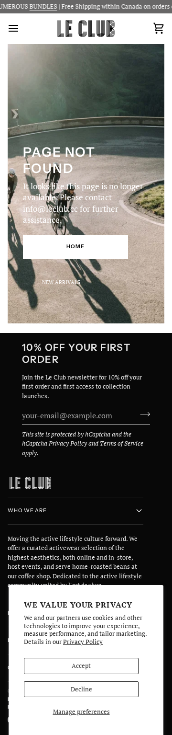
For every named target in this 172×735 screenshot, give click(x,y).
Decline (81, 689)
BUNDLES (36, 6)
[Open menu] (22, 28)
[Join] (142, 414)
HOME (75, 246)
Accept (81, 665)
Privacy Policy (83, 641)
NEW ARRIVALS (61, 282)
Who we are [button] (27, 510)
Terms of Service (121, 443)
